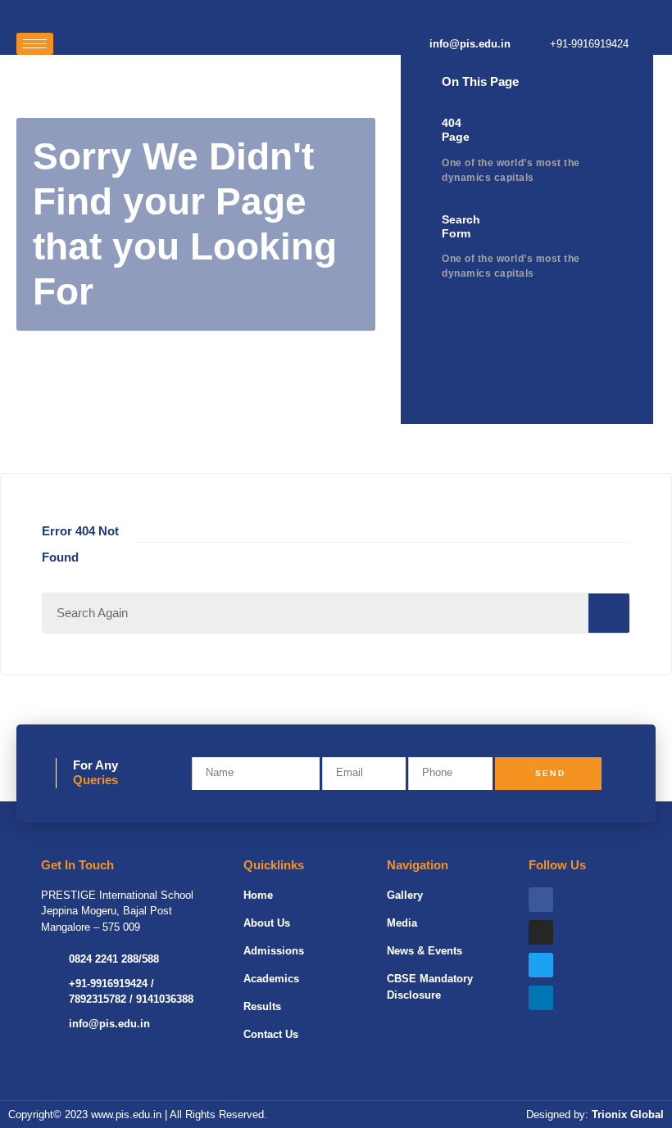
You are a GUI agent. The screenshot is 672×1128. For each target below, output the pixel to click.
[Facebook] (541, 899)
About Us (266, 923)
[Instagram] (541, 932)
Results (262, 1006)
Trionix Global (628, 1114)
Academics (271, 978)
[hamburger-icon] (34, 44)
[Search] (608, 613)
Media (402, 923)
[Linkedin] (541, 998)
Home (258, 895)
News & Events (424, 951)
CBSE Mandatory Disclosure (430, 986)
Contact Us (270, 1034)
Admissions (273, 951)
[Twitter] (541, 965)
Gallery (405, 895)
